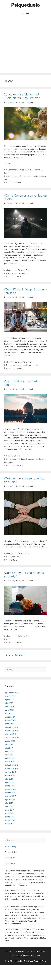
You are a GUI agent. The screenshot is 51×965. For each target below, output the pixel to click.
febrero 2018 (10, 789)
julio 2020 (9, 703)
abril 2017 (9, 813)
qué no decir (33, 365)
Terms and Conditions (36, 951)
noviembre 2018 (11, 768)
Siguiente (20, 655)
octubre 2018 (10, 772)
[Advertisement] (25, 46)
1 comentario (11, 560)
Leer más (7, 163)
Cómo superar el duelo (15, 459)
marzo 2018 (9, 786)
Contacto (20, 951)
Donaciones (10, 863)
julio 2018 (9, 779)
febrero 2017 (10, 820)
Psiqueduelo (25, 5)
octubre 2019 (10, 734)
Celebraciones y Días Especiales (19, 170)
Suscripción (10, 857)
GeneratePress (40, 961)
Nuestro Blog (10, 846)
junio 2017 (9, 806)
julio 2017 (9, 803)
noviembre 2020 (12, 693)
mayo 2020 (9, 710)
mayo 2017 (9, 810)
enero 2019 (9, 762)
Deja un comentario (14, 182)
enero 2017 (9, 823)
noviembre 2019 (11, 731)
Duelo (6, 173)
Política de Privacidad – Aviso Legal (25, 955)
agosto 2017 (10, 799)
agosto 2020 (10, 700)
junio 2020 (9, 706)
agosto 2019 (10, 741)
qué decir (23, 365)
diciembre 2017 (11, 792)
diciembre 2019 (11, 727)
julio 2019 (9, 744)
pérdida (15, 365)
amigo (8, 273)
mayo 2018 (9, 782)
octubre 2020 (10, 696)
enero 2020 (9, 724)
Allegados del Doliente (15, 270)
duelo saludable (39, 459)
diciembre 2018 (11, 765)
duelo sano (8, 462)
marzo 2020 (10, 717)
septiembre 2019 (12, 737)
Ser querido (23, 273)
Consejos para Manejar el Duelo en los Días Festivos (22, 96)
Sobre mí (9, 951)
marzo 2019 (9, 758)
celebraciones (12, 176)
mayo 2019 (9, 751)
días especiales (25, 176)
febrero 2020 (10, 720)
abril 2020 (9, 713)
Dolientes (38, 170)
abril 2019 (9, 755)
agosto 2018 (10, 775)
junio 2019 (9, 748)
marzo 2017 (9, 817)
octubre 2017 (10, 796)
